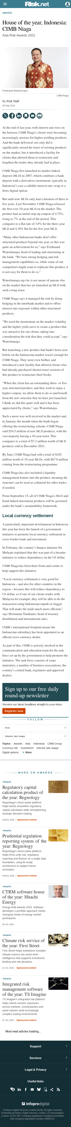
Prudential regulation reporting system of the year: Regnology (24, 840)
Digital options (10, 752)
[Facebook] (12, 116)
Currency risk (10, 748)
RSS (58, 1089)
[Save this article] (26, 116)
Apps (45, 1089)
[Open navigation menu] (3, 4)
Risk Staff (13, 101)
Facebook (25, 1089)
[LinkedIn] (19, 116)
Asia (27, 743)
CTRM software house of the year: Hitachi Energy (23, 896)
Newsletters (32, 1089)
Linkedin (19, 1089)
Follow (35, 719)
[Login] (67, 4)
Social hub (52, 1089)
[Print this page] (39, 116)
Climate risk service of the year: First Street (23, 943)
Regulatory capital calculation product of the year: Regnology (22, 792)
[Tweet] (5, 116)
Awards (7, 13)
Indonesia (39, 743)
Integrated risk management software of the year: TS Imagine (24, 989)
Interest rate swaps (47, 748)
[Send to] (33, 116)
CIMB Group (55, 743)
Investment (27, 748)
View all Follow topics (12, 1089)
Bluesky (39, 1089)
